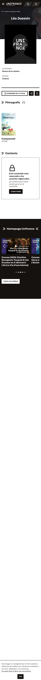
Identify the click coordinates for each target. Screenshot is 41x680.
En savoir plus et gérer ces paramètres (16, 671)
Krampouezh (8, 138)
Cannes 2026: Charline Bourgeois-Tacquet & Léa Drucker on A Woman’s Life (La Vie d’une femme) (15, 261)
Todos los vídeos (10, 281)
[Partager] (31, 93)
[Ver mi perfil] (36, 4)
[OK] (20, 676)
